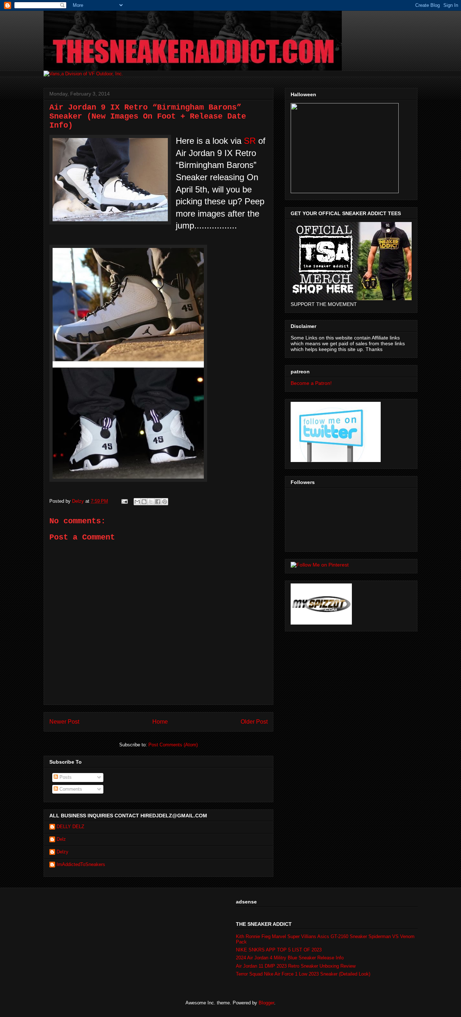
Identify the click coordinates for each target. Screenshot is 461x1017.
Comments (70, 789)
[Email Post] (124, 501)
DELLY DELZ (70, 826)
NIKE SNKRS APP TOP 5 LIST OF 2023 (279, 949)
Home (160, 722)
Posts (65, 777)
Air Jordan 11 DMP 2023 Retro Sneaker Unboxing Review (295, 966)
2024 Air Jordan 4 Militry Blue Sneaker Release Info (290, 957)
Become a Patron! (311, 383)
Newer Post (64, 722)
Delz (61, 839)
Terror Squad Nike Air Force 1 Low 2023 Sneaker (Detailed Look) (303, 974)
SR (250, 141)
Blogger (266, 1002)
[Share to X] (151, 501)
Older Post (254, 722)
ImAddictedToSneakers (81, 864)
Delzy (62, 851)
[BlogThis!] (144, 501)
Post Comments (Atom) (173, 744)
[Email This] (137, 501)
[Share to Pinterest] (164, 501)
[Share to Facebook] (157, 501)
